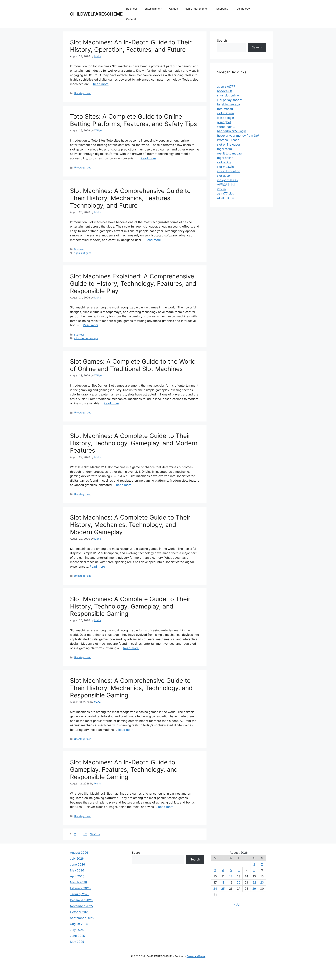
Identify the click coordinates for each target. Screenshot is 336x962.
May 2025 (77, 941)
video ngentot (226, 126)
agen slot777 (226, 86)
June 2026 (77, 864)
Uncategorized (82, 93)
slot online (224, 162)
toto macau (225, 109)
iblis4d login (225, 118)
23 (262, 882)
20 (238, 882)
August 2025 (79, 924)
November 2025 (81, 906)
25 (223, 888)
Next (95, 834)
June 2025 (77, 936)
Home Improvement (197, 8)
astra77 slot (225, 193)
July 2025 (77, 930)
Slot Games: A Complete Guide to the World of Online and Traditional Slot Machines (133, 365)
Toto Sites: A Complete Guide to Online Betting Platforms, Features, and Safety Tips (133, 120)
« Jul (237, 904)
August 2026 (79, 852)
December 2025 (81, 900)
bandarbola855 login (231, 131)
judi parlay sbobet (229, 100)
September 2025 (82, 918)
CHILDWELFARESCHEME (96, 14)
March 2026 (78, 882)
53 (85, 834)
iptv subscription (228, 171)
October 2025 (79, 912)
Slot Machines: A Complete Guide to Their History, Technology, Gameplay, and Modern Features (133, 443)
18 (223, 882)
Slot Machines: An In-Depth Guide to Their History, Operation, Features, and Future (131, 45)
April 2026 (77, 876)
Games (173, 8)
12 (230, 876)
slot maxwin (225, 113)
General (131, 19)
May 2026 (77, 870)
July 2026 (77, 858)
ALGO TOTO (225, 198)
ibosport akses (227, 180)
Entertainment (153, 8)
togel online (225, 158)
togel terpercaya (228, 104)
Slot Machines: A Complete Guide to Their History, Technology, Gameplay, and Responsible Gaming (130, 606)
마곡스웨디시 (226, 184)
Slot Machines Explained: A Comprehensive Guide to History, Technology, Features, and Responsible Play (133, 283)
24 (215, 888)
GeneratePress (196, 956)
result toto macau (229, 153)
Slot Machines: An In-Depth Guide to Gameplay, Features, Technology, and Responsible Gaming (124, 769)
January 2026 (79, 894)
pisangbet (224, 122)
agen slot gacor (83, 252)
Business (132, 8)
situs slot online (228, 95)
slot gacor (224, 175)
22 (254, 882)
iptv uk (221, 189)
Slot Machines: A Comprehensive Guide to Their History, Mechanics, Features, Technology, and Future (130, 198)
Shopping (222, 8)
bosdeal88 (224, 91)
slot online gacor (228, 144)
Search (222, 40)
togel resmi (225, 149)
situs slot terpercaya (86, 338)
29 (254, 888)
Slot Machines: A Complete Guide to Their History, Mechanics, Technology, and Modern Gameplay (130, 525)
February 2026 (80, 888)
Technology (242, 8)
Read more (100, 84)
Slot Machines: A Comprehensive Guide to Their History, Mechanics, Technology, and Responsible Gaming (131, 688)
